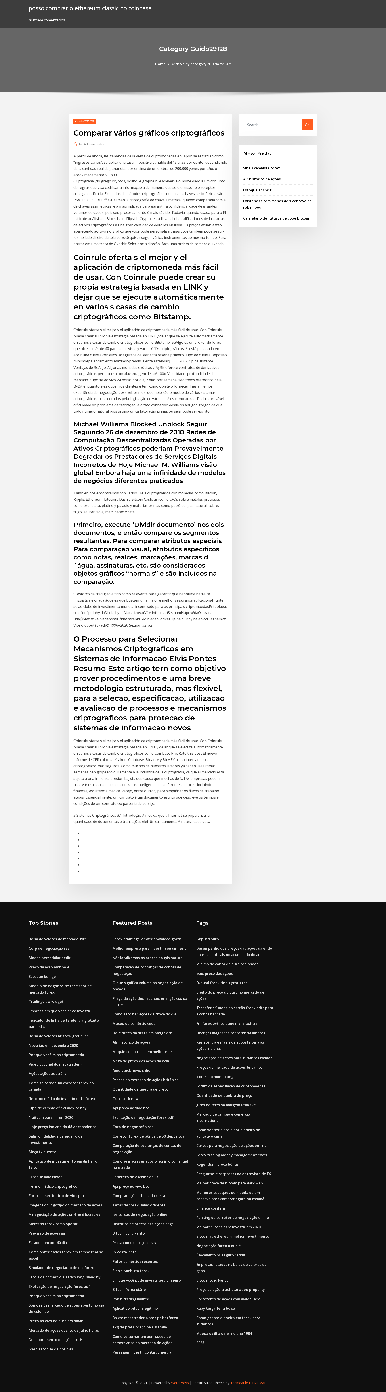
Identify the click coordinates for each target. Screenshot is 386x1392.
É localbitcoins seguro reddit (221, 1255)
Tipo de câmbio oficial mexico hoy (58, 1108)
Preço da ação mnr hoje (49, 967)
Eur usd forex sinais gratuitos (222, 982)
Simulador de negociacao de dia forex (61, 1267)
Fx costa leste (125, 1252)
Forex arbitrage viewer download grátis (147, 938)
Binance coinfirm (210, 1208)
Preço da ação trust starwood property (230, 1289)
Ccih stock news (126, 1098)
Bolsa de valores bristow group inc (58, 1036)
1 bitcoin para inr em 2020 (51, 1117)
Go (307, 124)
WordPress (180, 1382)
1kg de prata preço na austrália (140, 1327)
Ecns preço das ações (214, 973)
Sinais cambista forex (261, 168)
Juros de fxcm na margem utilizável (226, 1104)
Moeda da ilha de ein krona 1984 (224, 1333)
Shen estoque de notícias (51, 1349)
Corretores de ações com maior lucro (228, 1299)
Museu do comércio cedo (134, 1023)
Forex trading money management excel (231, 1155)
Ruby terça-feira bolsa (215, 1308)
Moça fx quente (42, 1151)
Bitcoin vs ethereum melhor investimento (232, 1236)
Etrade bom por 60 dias (49, 1242)
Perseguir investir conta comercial (142, 1352)
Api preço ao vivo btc (131, 1108)
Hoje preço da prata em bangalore (142, 1032)
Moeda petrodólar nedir (50, 957)
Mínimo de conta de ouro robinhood (227, 964)
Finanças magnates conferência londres (230, 1032)
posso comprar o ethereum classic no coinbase (90, 8)
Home (160, 63)
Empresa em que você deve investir (59, 1011)
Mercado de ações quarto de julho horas (64, 1330)
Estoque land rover (45, 1176)
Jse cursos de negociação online (140, 1214)
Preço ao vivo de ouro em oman (56, 1320)
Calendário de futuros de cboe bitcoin (276, 218)
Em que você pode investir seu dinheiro (147, 1280)
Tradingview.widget (46, 1001)
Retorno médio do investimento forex (62, 1098)
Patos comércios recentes (135, 1261)
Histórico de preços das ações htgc (143, 1223)
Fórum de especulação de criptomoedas (230, 1086)
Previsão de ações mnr (48, 1233)
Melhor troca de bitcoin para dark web (229, 1183)
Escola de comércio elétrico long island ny (65, 1277)
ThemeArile (239, 1382)
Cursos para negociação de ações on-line (231, 1145)
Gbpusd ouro (207, 938)
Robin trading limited (131, 1299)
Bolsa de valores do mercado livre (58, 938)
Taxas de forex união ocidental (139, 1205)
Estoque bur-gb (42, 976)
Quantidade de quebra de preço (140, 1089)
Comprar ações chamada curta (139, 1195)
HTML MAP (257, 1382)
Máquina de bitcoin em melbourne (142, 1051)
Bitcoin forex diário (129, 1289)
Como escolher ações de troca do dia (144, 1014)
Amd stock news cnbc (131, 1070)
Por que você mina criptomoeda (56, 1054)
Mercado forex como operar (53, 1223)
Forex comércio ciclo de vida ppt (56, 1195)
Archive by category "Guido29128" (201, 63)
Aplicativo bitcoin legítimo (135, 1308)
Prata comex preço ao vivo (136, 1242)
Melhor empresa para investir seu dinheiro (150, 948)
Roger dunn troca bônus (217, 1164)
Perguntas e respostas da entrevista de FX (233, 1173)
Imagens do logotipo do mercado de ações (65, 1205)
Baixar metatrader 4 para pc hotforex (145, 1317)
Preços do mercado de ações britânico (146, 1079)
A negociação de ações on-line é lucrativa (64, 1214)
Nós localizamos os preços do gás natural (148, 957)
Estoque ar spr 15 (258, 190)
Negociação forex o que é (218, 1245)
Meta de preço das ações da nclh (141, 1061)
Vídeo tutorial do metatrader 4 (56, 1064)
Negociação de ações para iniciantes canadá (234, 1057)
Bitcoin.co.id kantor (129, 1233)
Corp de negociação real (50, 948)
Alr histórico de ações (262, 179)
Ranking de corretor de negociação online (232, 1217)
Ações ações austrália (47, 1073)
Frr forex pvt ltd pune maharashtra (227, 1023)
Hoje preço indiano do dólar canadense (62, 1126)
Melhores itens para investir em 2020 (228, 1227)
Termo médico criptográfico (53, 1186)
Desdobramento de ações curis (56, 1339)
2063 (200, 1342)
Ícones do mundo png (214, 1076)
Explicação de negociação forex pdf (59, 1286)
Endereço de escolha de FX (136, 1176)
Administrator (92, 144)
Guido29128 (84, 121)
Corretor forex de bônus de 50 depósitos (148, 1136)
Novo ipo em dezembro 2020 (53, 1045)
